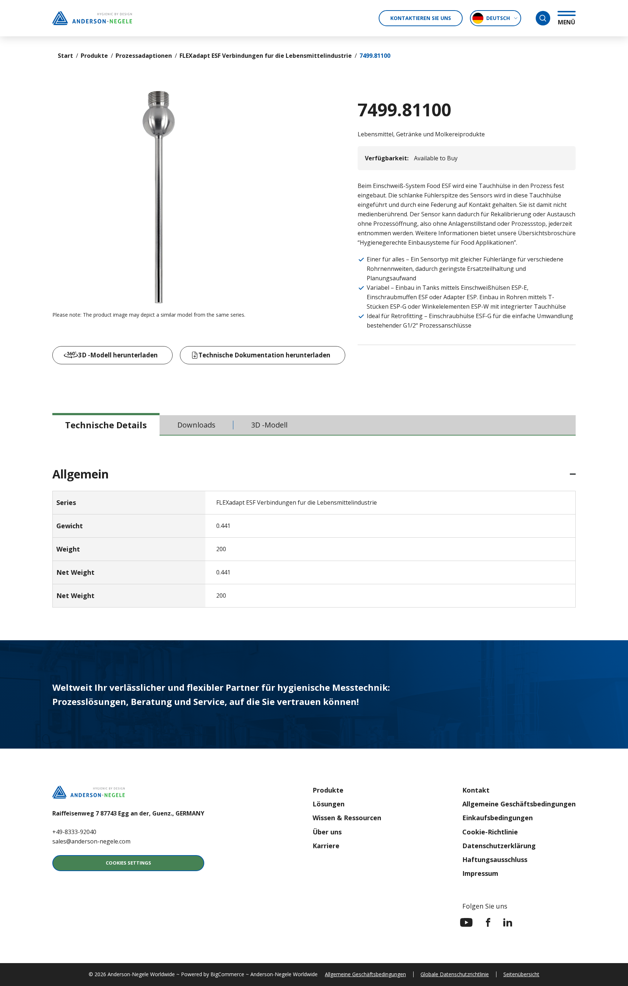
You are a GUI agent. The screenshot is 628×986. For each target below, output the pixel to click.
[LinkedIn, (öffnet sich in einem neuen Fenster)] (507, 922)
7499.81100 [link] (374, 56)
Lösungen (329, 803)
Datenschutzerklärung (499, 845)
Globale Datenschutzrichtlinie (454, 974)
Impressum (480, 873)
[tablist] (314, 425)
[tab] (106, 425)
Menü (566, 22)
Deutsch (498, 18)
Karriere (326, 845)
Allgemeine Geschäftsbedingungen (519, 803)
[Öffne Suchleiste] (543, 18)
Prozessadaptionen (144, 56)
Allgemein (80, 474)
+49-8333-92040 (74, 832)
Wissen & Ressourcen (347, 817)
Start (65, 56)
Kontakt (476, 790)
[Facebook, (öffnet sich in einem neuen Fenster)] (488, 922)
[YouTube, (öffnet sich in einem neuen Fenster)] (466, 922)
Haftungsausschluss (494, 859)
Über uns (327, 831)
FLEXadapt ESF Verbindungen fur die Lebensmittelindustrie (266, 56)
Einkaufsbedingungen (497, 817)
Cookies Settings (128, 862)
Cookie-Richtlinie (490, 831)
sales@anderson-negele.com (91, 841)
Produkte (94, 56)
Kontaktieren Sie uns (420, 18)
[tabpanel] (314, 538)
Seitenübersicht (521, 974)
